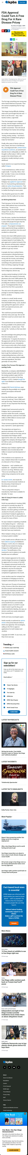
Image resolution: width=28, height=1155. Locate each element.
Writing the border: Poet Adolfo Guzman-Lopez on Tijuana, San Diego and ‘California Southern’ (13, 753)
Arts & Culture (5, 949)
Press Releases (6, 1091)
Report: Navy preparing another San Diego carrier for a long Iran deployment (13, 839)
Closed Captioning (7, 1110)
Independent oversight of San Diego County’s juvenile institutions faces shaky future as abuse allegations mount (13, 1014)
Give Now (22, 2)
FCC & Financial (7, 1086)
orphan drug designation (14, 186)
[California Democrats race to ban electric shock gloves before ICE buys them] (14, 1032)
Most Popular (7, 817)
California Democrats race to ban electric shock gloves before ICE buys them (14, 1045)
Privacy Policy (6, 1094)
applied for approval (16, 182)
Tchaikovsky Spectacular (9, 782)
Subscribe (14, 712)
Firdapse (8, 166)
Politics (3, 978)
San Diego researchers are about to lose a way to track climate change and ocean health (14, 854)
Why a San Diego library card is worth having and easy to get (13, 847)
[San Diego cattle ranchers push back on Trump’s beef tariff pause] (14, 969)
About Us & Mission (7, 1077)
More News (6, 931)
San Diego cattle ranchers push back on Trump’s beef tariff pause (14, 871)
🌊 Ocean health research (11, 651)
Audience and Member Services (10, 1107)
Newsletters (6, 1080)
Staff (4, 1097)
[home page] (11, 2)
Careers (5, 1083)
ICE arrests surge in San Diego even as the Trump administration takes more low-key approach (14, 863)
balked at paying (10, 542)
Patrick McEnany (15, 387)
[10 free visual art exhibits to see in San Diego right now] (14, 940)
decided (4, 550)
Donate (14, 923)
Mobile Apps (6, 1089)
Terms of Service (7, 1100)
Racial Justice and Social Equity (9, 1008)
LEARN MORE (13, 1150)
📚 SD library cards (9, 654)
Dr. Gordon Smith (7, 480)
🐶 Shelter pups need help (11, 647)
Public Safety (4, 1041)
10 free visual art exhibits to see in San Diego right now (14, 952)
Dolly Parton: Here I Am (9, 810)
